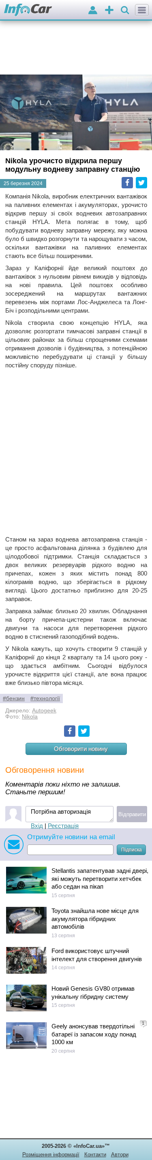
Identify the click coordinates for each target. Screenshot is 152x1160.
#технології (45, 698)
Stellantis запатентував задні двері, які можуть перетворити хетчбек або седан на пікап (99, 878)
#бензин (14, 698)
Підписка (131, 850)
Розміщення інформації (50, 1154)
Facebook (127, 182)
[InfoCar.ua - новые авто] (28, 10)
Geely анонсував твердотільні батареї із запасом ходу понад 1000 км (93, 1034)
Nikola (30, 717)
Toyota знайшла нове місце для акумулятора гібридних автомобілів (95, 918)
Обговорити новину (81, 748)
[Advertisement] (76, 452)
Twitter (141, 182)
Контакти (95, 1154)
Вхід (37, 825)
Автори (119, 1154)
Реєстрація (63, 825)
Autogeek (44, 711)
